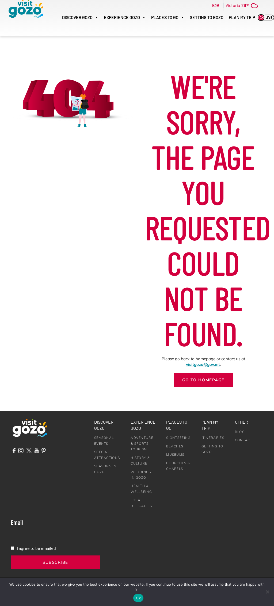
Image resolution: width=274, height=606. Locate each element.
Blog (240, 432)
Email (17, 522)
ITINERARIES (212, 438)
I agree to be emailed (36, 548)
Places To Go (164, 17)
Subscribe (55, 562)
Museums (175, 454)
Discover (77, 17)
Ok (138, 598)
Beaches (174, 446)
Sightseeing (178, 438)
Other (241, 421)
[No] (267, 592)
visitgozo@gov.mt (203, 364)
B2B (215, 5)
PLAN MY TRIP (242, 17)
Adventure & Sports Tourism (142, 443)
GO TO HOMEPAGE (203, 379)
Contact (243, 440)
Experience (122, 17)
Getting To (206, 17)
